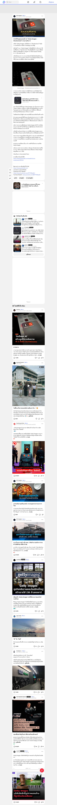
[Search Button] (7, 2)
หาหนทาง (16, 347)
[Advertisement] (28, 8)
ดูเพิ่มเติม (31, 416)
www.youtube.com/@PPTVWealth (31, 175)
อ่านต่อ (40, 355)
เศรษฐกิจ (21, 178)
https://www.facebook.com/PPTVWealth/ (24, 173)
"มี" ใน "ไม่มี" (17, 639)
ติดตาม (24, 15)
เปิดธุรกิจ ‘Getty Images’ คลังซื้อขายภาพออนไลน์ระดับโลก (27, 598)
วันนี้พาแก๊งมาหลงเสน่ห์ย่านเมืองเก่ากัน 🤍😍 (25, 408)
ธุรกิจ (15, 178)
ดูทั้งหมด (28, 254)
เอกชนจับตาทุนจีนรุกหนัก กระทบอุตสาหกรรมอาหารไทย (27, 504)
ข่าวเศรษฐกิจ (29, 178)
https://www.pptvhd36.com (20, 168)
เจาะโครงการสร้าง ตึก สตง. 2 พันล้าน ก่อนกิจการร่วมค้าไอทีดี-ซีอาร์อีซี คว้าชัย (28, 543)
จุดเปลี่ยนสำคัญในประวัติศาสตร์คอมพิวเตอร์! (25, 734)
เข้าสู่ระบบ (51, 2)
